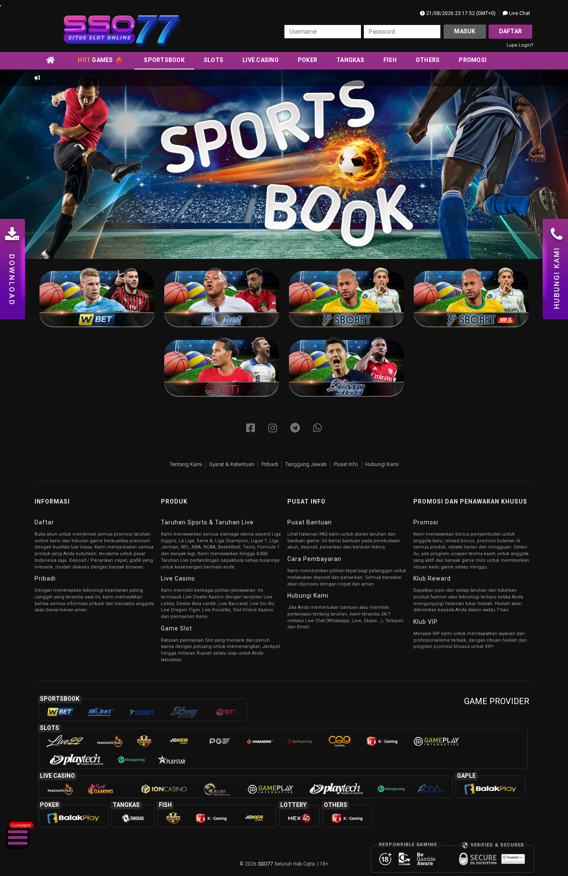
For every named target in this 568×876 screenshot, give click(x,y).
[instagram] (272, 428)
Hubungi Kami (382, 464)
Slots (213, 60)
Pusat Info (346, 464)
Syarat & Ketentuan (231, 464)
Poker (307, 60)
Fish (390, 60)
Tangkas (350, 60)
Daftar (510, 31)
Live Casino (260, 60)
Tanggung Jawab (306, 464)
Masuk (464, 31)
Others (428, 60)
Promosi (473, 60)
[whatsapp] (317, 428)
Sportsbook (164, 60)
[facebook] (250, 428)
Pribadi (270, 464)
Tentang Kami (186, 464)
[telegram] (295, 428)
